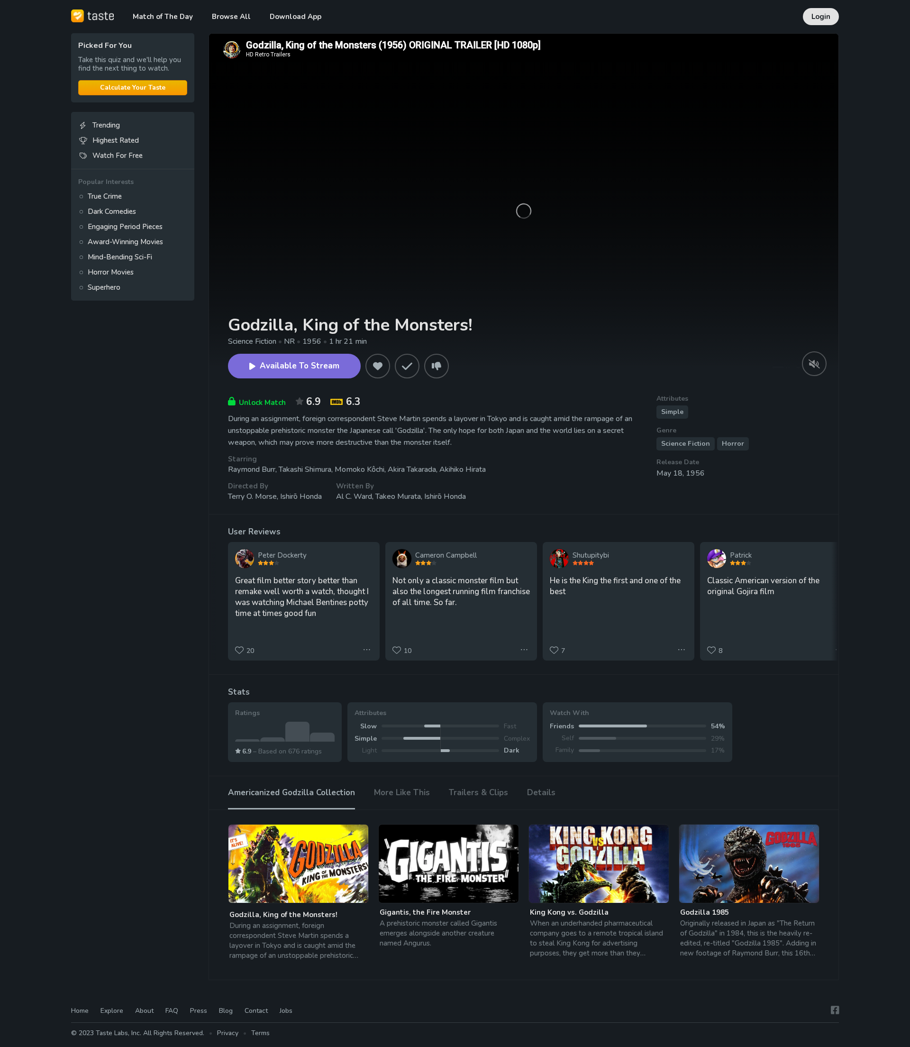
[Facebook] (835, 1010)
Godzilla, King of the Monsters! (283, 914)
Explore (111, 1010)
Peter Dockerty (282, 555)
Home (80, 1010)
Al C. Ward (354, 496)
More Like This (402, 792)
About (144, 1010)
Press (198, 1010)
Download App (295, 16)
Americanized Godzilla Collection (291, 792)
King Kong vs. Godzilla (569, 912)
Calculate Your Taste (132, 87)
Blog (226, 1010)
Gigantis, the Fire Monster (425, 912)
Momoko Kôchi (359, 469)
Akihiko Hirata (462, 469)
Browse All (231, 16)
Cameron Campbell (446, 555)
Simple (672, 411)
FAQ (171, 1010)
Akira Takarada (412, 469)
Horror (733, 443)
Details (541, 792)
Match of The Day (163, 16)
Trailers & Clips (478, 792)
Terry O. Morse (252, 496)
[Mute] (814, 363)
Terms (260, 1033)
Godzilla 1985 (704, 912)
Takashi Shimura (305, 469)
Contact (256, 1010)
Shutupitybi (591, 555)
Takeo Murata (398, 496)
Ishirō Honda (301, 496)
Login (820, 16)
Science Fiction (685, 443)
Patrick (741, 555)
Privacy (227, 1033)
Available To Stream (299, 365)
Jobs (286, 1010)
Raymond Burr (251, 469)
